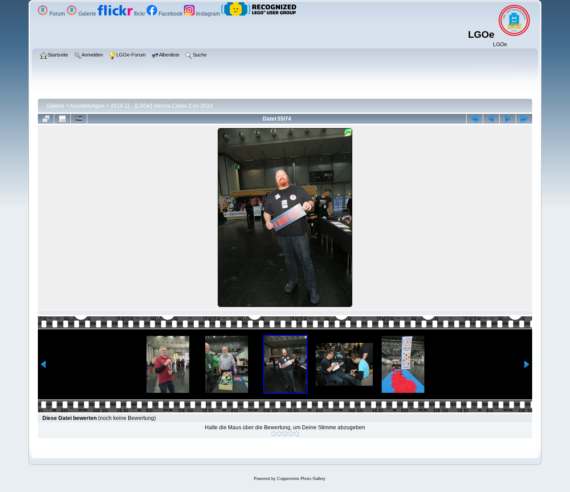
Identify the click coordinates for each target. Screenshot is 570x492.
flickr (140, 14)
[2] (279, 434)
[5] (297, 434)
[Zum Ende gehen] (524, 119)
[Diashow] (79, 119)
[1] (274, 434)
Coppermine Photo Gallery (301, 478)
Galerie (87, 14)
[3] (285, 434)
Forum (57, 14)
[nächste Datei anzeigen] (508, 119)
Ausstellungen (87, 106)
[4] (291, 434)
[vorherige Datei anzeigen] (491, 119)
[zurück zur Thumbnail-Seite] (46, 119)
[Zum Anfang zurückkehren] (475, 119)
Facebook (170, 14)
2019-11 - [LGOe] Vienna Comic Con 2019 (161, 106)
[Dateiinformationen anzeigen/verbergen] (62, 119)
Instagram (208, 14)
